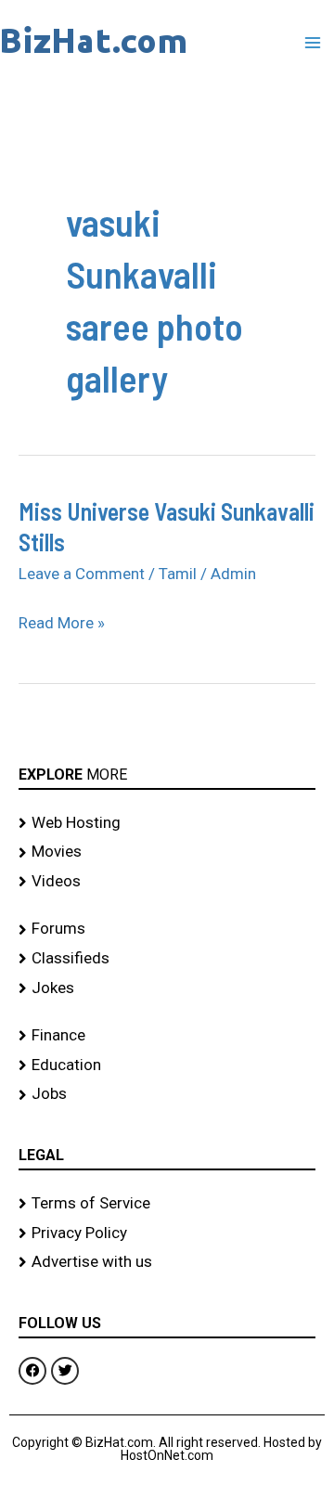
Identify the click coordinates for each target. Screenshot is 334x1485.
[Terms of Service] (167, 1204)
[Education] (167, 1065)
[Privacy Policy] (167, 1233)
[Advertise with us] (167, 1262)
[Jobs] (167, 1094)
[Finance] (167, 1036)
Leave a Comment (82, 573)
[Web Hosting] (167, 823)
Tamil (178, 573)
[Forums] (167, 929)
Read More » (62, 621)
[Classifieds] (167, 959)
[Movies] (167, 852)
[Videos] (167, 882)
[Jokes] (167, 988)
